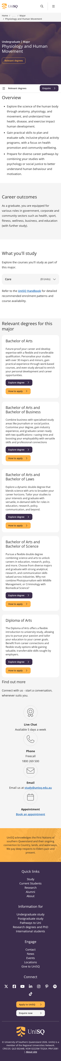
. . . (13, 15)
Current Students (30, 883)
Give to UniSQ (30, 966)
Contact (30, 949)
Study (30, 879)
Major (23, 15)
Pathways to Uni (30, 923)
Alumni (30, 892)
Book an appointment (30, 814)
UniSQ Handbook (29, 291)
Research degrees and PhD (30, 927)
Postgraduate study (30, 918)
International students (30, 931)
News (30, 954)
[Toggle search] (42, 6)
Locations (30, 962)
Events (30, 958)
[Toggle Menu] (53, 6)
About (30, 896)
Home (5, 15)
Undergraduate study (30, 914)
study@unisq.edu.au (38, 788)
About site (31, 1051)
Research (31, 887)
